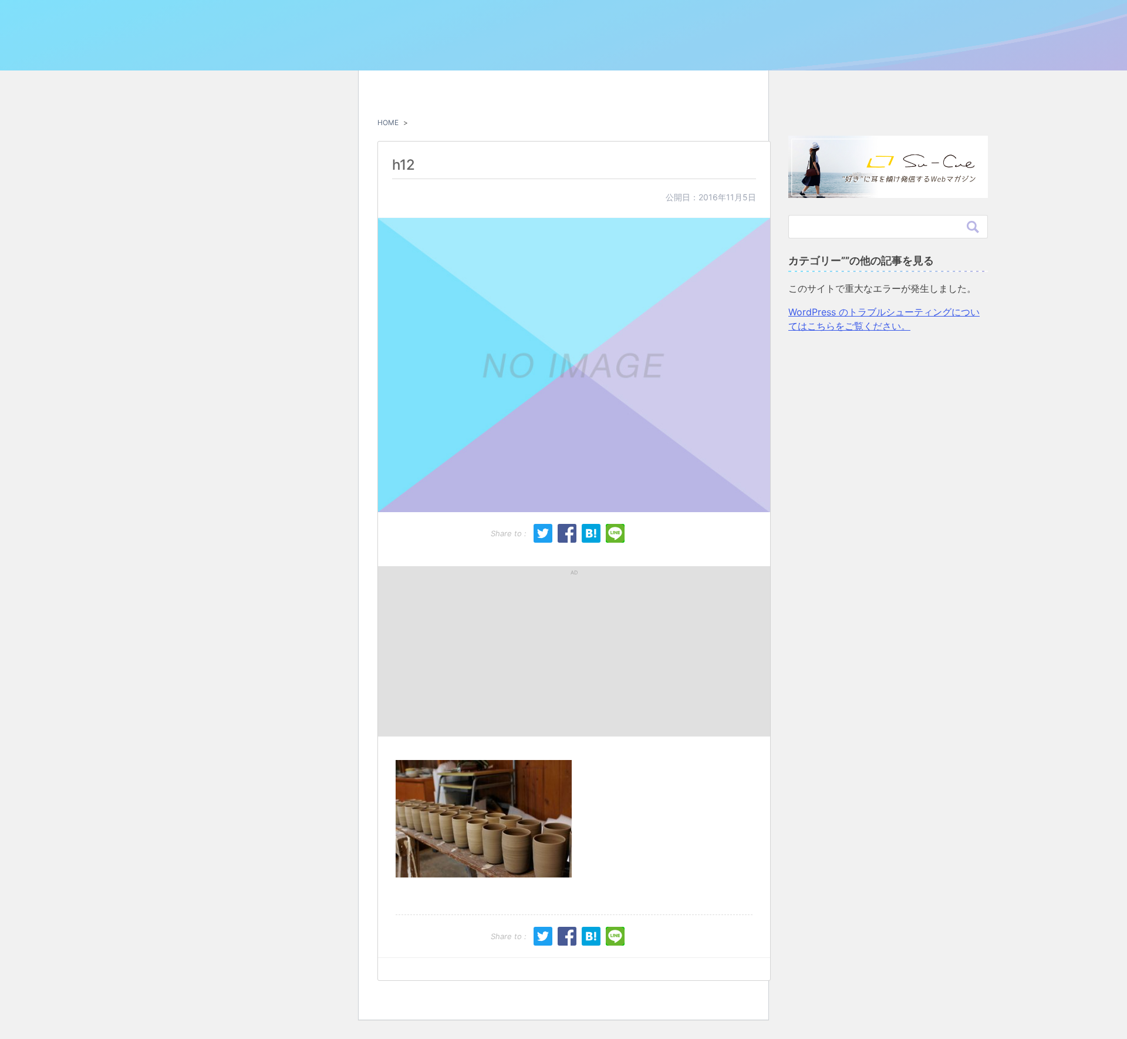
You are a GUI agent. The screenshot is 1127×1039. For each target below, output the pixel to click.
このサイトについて (764, 48)
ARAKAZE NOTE (294, 45)
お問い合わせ (840, 48)
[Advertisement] (481, 651)
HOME (388, 122)
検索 (973, 226)
